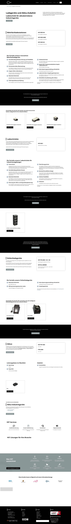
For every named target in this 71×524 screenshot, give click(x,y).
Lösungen (41, 2)
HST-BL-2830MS (42, 265)
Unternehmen (50, 2)
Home (7, 6)
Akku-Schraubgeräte (11, 409)
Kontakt (58, 2)
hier (42, 82)
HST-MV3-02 (41, 42)
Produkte (37, 2)
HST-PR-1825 (41, 344)
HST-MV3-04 (41, 32)
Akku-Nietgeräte (10, 410)
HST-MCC (40, 143)
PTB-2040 (40, 349)
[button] (37, 2)
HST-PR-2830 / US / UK (44, 260)
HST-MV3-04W (42, 37)
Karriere (54, 2)
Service (45, 2)
